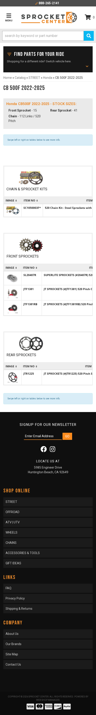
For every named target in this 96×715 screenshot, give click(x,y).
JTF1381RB (30, 304)
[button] (48, 36)
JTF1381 (28, 289)
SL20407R (29, 275)
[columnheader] (12, 200)
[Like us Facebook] (44, 450)
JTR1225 (28, 374)
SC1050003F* (32, 208)
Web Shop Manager (47, 700)
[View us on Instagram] (52, 450)
